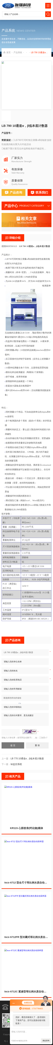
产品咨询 (16, 192)
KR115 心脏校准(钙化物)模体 (26, 828)
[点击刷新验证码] (29, 731)
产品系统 (18, 52)
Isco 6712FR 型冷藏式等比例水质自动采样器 (26, 937)
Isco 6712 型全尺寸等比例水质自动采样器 (26, 882)
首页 (8, 52)
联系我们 (42, 192)
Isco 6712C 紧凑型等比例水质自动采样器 (26, 991)
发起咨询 (46, 1041)
